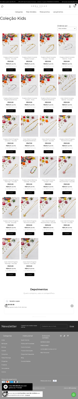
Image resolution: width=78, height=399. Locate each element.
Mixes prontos (45, 12)
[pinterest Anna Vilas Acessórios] (68, 336)
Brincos (4, 347)
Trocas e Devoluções (27, 350)
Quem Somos (25, 340)
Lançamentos (58, 12)
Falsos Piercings (6, 357)
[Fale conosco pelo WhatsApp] (73, 394)
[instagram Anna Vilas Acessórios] (61, 336)
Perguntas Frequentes (27, 354)
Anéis (3, 340)
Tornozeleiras (5, 368)
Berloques (4, 343)
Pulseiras (4, 365)
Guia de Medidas (25, 361)
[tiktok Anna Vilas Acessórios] (64, 336)
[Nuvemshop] (70, 388)
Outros (4, 372)
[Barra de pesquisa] (2, 7)
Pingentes (4, 361)
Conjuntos (5, 354)
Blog (22, 357)
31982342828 (44, 345)
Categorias (19, 12)
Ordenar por (62, 26)
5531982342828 (45, 342)
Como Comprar (25, 347)
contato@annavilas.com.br (49, 349)
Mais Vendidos (31, 12)
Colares (4, 350)
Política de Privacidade (27, 343)
